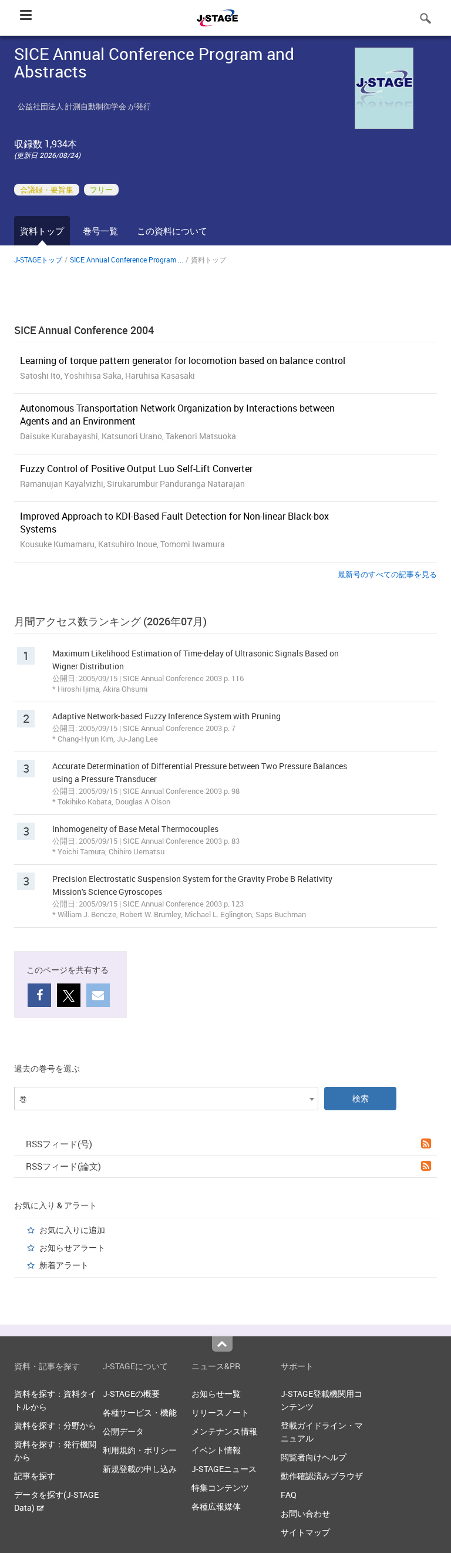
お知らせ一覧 (216, 1393)
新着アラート (64, 1265)
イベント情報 (216, 1450)
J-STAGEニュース (224, 1468)
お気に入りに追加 (72, 1229)
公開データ (123, 1431)
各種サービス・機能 (140, 1412)
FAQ (289, 1494)
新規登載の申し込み (140, 1468)
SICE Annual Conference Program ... (126, 259)
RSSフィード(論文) (63, 1166)
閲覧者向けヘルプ (313, 1457)
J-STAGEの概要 (131, 1393)
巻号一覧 (100, 231)
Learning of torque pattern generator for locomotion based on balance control (182, 360)
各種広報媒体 (216, 1506)
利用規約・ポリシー (140, 1450)
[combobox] (166, 1098)
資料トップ (42, 231)
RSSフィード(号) (59, 1144)
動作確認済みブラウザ (322, 1475)
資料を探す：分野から (55, 1425)
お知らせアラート (72, 1247)
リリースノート (220, 1412)
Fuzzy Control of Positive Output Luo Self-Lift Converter (136, 468)
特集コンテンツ (220, 1487)
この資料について (172, 231)
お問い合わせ (305, 1513)
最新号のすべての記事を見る (387, 574)
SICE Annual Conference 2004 (84, 330)
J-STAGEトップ (38, 259)
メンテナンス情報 (224, 1431)
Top (222, 1344)
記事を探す (34, 1475)
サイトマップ (305, 1532)
